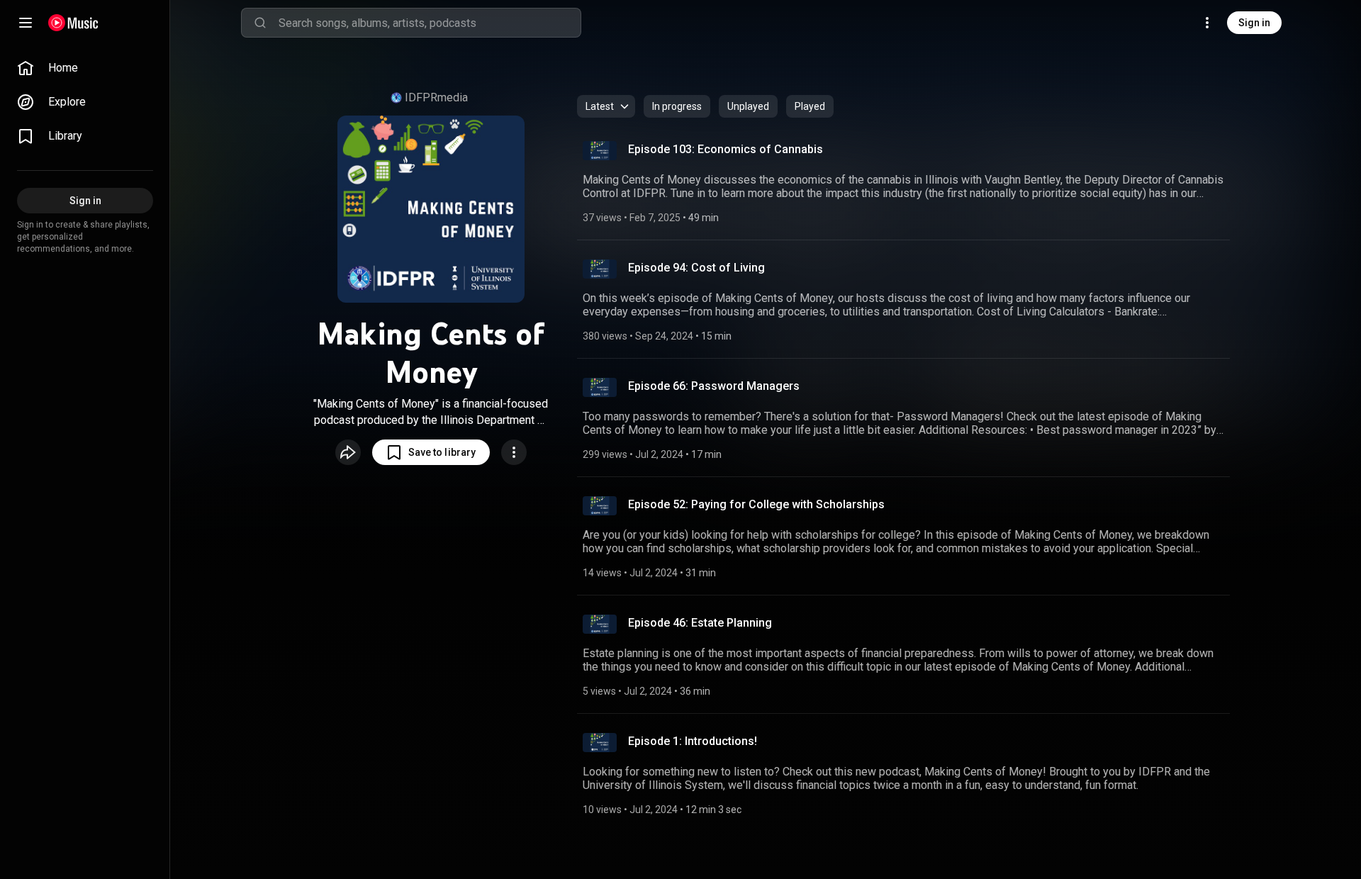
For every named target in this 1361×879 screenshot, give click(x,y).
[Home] (73, 22)
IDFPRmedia (436, 97)
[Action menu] (514, 452)
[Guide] (25, 22)
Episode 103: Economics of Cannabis (725, 149)
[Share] (348, 452)
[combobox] (430, 23)
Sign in (1254, 22)
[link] (85, 68)
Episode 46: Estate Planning (700, 622)
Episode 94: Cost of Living (696, 267)
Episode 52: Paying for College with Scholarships (756, 504)
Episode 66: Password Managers (714, 386)
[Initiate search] (260, 22)
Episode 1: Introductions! (692, 741)
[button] (431, 452)
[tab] (677, 106)
